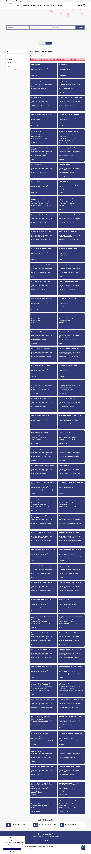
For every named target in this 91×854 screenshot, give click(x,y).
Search (80, 27)
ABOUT (40, 5)
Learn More (12, 851)
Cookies (34, 850)
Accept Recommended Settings (12, 848)
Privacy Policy (28, 850)
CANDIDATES (25, 5)
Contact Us (45, 840)
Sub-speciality (11, 62)
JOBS (18, 5)
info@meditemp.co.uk (23, 1)
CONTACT (59, 5)
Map (42, 43)
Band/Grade (10, 66)
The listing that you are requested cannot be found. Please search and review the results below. (53, 59)
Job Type (9, 56)
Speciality (10, 59)
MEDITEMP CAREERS (49, 5)
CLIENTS (33, 5)
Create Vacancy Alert (16, 69)
